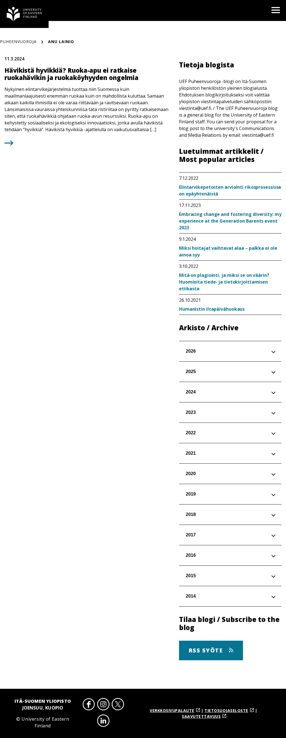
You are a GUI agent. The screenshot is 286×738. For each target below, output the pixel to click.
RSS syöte (207, 650)
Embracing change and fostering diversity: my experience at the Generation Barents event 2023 (230, 221)
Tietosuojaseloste (226, 710)
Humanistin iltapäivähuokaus (212, 309)
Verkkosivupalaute (172, 710)
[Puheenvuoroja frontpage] (24, 14)
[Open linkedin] (103, 722)
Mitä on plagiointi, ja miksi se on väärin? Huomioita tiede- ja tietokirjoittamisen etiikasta (224, 282)
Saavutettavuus (201, 716)
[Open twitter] (118, 705)
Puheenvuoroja (18, 41)
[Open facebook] (89, 705)
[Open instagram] (103, 705)
